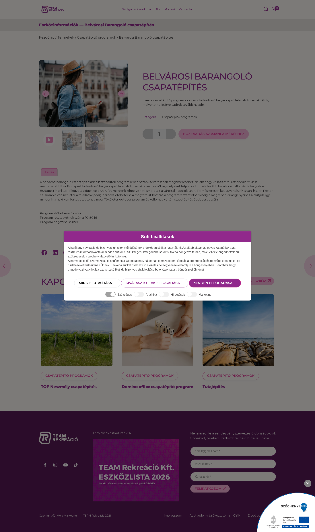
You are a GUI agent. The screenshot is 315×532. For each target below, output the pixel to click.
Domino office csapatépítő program (157, 386)
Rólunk (170, 9)
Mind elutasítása (95, 283)
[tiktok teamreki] (75, 465)
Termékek (65, 37)
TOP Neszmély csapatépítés (68, 386)
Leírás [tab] (49, 172)
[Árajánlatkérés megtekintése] (274, 9)
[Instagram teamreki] (55, 465)
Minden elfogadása (213, 283)
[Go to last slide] (45, 93)
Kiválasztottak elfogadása (153, 283)
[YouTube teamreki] (65, 465)
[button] (44, 252)
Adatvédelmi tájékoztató (208, 515)
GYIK (236, 515)
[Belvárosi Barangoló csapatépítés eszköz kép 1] (83, 124)
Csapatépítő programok (96, 37)
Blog (158, 9)
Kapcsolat (186, 9)
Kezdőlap (47, 37)
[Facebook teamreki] (45, 465)
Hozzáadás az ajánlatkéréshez (213, 134)
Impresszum (173, 515)
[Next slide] (121, 93)
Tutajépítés (214, 386)
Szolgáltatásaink (134, 9)
